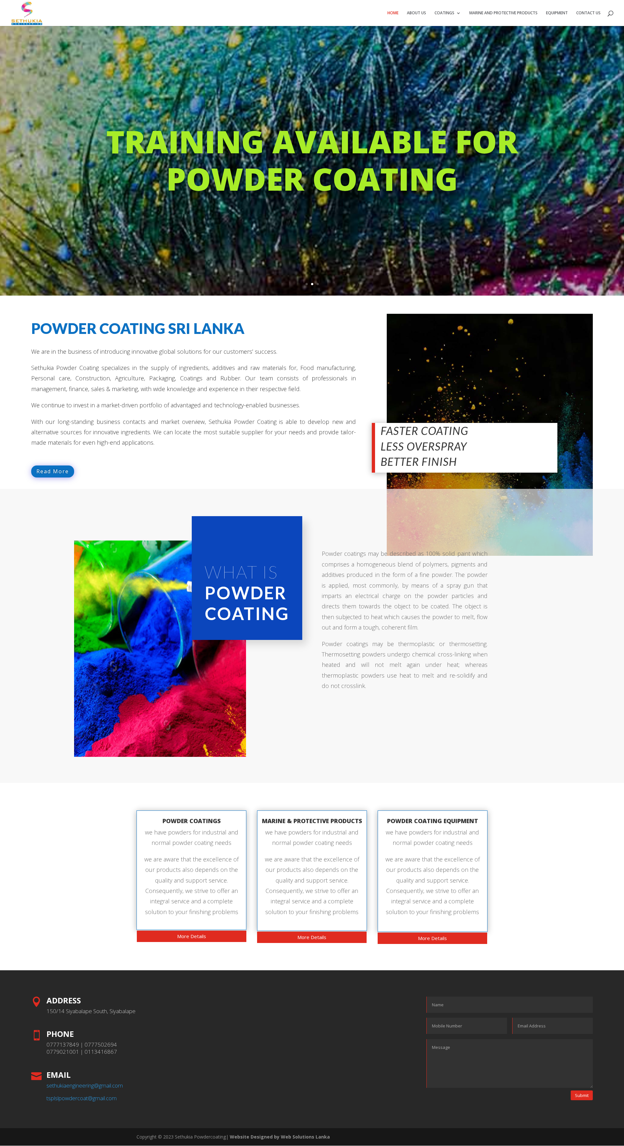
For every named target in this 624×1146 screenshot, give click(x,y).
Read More (52, 471)
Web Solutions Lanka (305, 1137)
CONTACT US (588, 13)
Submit (582, 1095)
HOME (392, 13)
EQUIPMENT (557, 13)
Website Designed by (255, 1137)
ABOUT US (416, 13)
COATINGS (444, 13)
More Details (191, 936)
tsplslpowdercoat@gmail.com (81, 1098)
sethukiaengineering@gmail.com (84, 1085)
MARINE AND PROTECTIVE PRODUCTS (503, 13)
